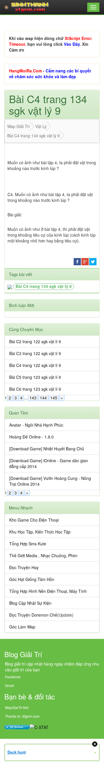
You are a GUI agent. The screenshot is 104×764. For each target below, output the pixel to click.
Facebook (13, 676)
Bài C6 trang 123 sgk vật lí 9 (35, 389)
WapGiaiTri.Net (17, 707)
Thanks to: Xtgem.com (22, 716)
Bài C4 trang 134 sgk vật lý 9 (44, 286)
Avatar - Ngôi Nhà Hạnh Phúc (36, 425)
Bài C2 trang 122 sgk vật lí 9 (35, 341)
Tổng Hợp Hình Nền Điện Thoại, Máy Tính (48, 591)
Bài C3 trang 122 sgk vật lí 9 (35, 353)
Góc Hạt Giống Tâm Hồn (31, 579)
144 (43, 398)
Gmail (9, 685)
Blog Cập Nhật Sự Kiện (30, 603)
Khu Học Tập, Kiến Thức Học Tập (39, 532)
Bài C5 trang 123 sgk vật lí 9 (35, 377)
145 (53, 398)
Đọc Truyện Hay (24, 567)
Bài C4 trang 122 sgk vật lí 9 (35, 365)
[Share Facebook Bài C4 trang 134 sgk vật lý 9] (77, 261)
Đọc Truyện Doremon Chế (33, 615)
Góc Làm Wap (22, 627)
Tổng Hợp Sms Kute (27, 544)
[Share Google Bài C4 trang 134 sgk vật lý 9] (85, 261)
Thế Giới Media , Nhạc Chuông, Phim (43, 555)
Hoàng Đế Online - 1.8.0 (31, 437)
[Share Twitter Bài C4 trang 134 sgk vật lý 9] (92, 261)
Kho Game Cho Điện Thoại (34, 520)
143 (32, 398)
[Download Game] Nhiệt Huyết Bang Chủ (46, 449)
